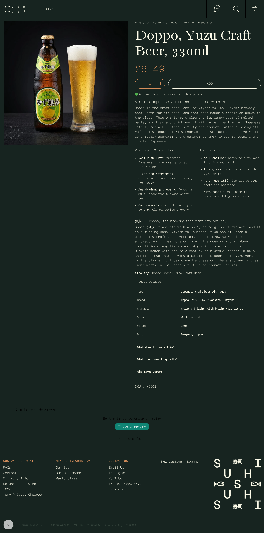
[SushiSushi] (14, 9)
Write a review (132, 426)
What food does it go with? (157, 359)
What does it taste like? (156, 347)
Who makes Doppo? (149, 371)
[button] (236, 9)
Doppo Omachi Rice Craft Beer (176, 273)
